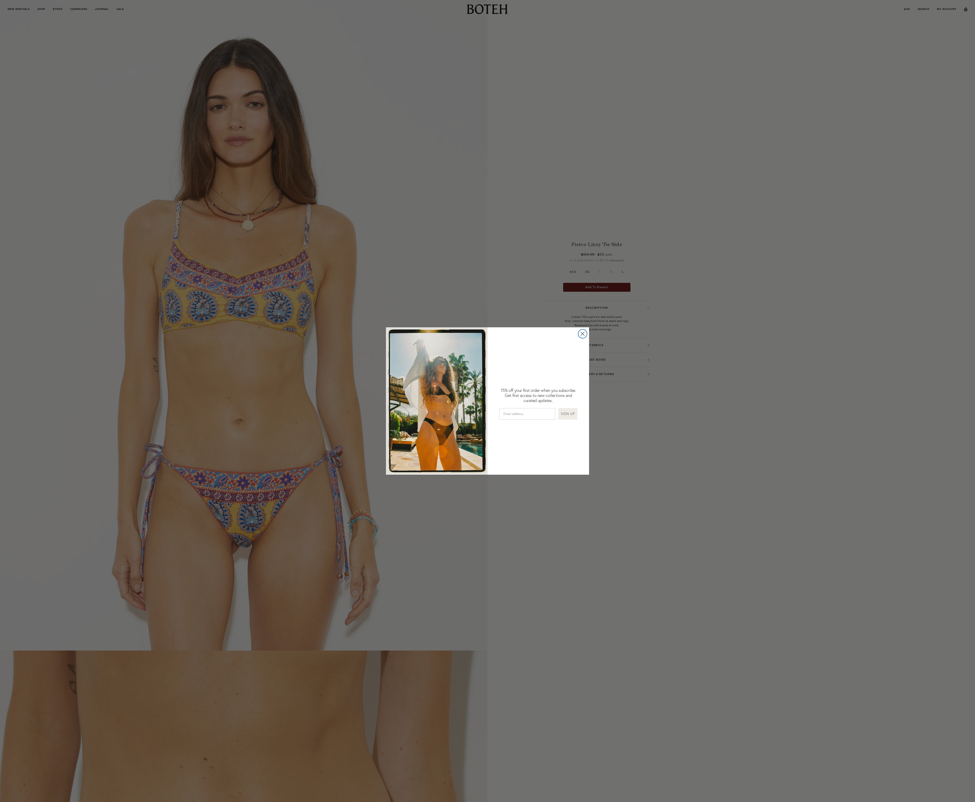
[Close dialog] (582, 333)
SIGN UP (568, 414)
